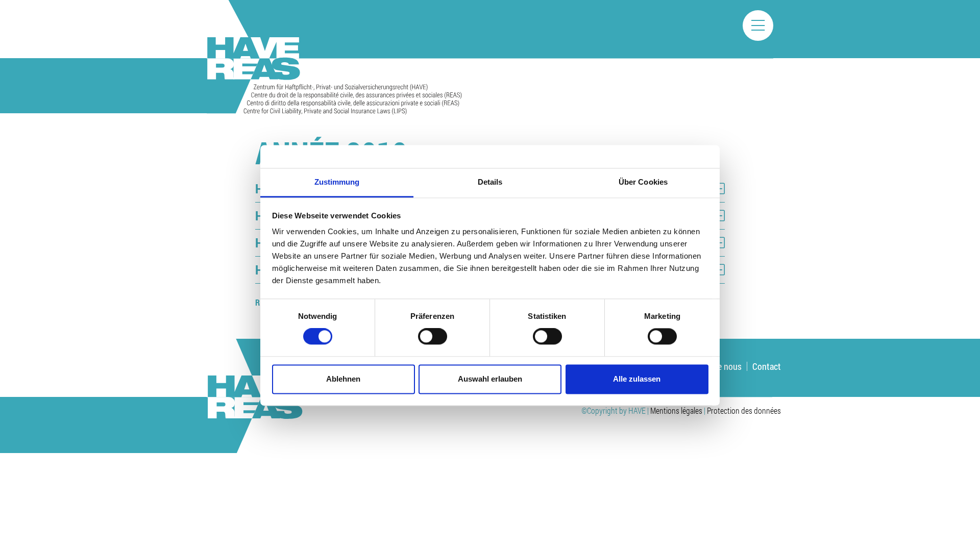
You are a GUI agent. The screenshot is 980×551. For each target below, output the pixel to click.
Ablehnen (343, 378)
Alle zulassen (636, 378)
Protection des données (744, 410)
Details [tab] (490, 182)
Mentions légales (676, 410)
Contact (766, 366)
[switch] (432, 337)
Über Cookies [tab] (643, 182)
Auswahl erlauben (490, 378)
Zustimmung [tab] (337, 182)
